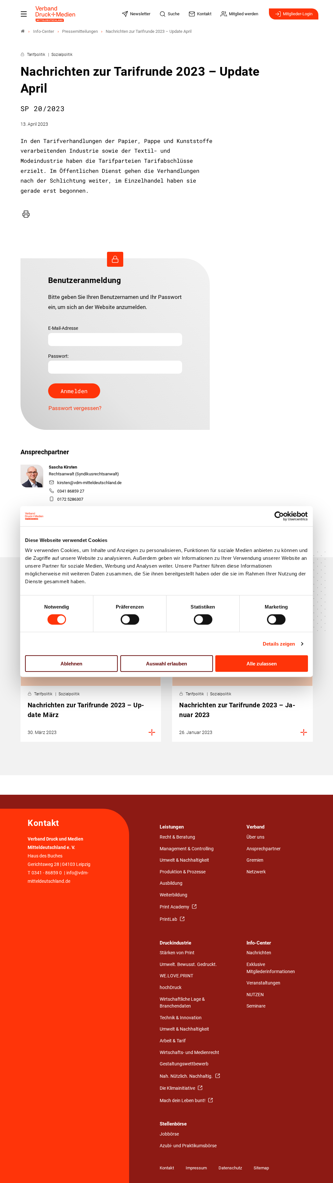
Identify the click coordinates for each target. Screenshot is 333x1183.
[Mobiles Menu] (24, 14)
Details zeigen (279, 643)
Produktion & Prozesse (183, 872)
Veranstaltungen (263, 983)
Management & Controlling (187, 849)
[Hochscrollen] (319, 1169)
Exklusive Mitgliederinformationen (270, 968)
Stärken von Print (177, 953)
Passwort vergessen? (74, 408)
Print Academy (175, 907)
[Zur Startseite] (55, 14)
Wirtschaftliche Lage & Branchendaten (182, 1003)
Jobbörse (169, 1134)
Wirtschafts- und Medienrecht (189, 1052)
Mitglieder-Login (298, 13)
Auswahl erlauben (166, 663)
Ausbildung (171, 883)
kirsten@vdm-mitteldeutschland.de (89, 482)
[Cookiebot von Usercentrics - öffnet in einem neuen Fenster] (279, 516)
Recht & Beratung (177, 837)
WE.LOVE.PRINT (176, 976)
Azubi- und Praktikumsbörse (188, 1146)
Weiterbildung (173, 895)
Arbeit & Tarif (173, 1041)
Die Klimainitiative (178, 1088)
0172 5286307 (70, 499)
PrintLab (169, 919)
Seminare (255, 1006)
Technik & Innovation (181, 1018)
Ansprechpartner (263, 849)
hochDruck (170, 987)
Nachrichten (258, 953)
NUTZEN (255, 994)
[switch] (130, 619)
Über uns (255, 837)
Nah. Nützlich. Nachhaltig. (187, 1076)
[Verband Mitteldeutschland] (22, 31)
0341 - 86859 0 (47, 873)
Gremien (254, 860)
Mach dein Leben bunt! (183, 1100)
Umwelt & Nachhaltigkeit (184, 860)
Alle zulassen (261, 663)
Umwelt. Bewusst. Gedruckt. (188, 964)
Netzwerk (256, 872)
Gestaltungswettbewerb (184, 1064)
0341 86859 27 (70, 491)
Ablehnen (71, 663)
